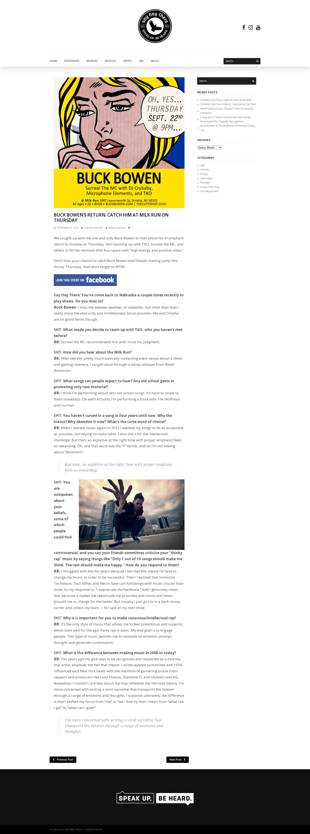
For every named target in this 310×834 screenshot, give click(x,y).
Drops (127, 61)
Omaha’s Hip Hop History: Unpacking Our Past (228, 104)
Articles (110, 61)
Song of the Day (209, 187)
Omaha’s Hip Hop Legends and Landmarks (226, 100)
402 (141, 61)
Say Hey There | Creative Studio (83, 829)
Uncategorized (93, 227)
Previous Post (65, 759)
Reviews (92, 61)
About (155, 61)
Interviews (72, 61)
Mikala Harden (116, 227)
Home (53, 61)
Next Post (176, 759)
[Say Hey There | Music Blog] (155, 27)
